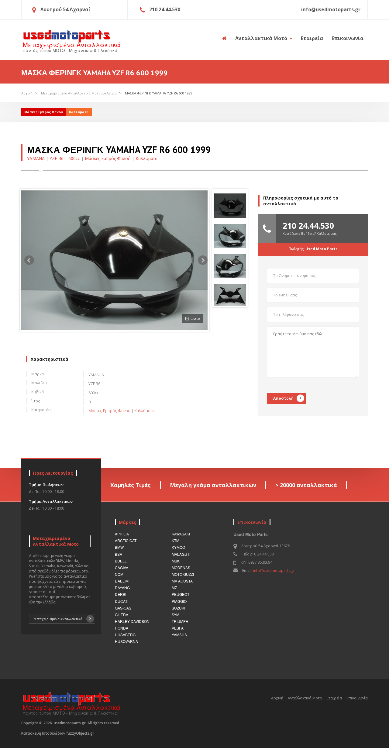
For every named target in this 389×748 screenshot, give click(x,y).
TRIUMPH (180, 621)
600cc (74, 158)
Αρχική (27, 93)
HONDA (121, 627)
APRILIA (122, 533)
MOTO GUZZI (183, 574)
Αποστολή (283, 398)
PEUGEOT (180, 594)
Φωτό (195, 318)
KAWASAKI (181, 533)
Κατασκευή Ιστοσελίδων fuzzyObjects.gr (57, 733)
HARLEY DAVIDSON (132, 621)
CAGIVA (121, 567)
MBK (176, 560)
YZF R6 (57, 158)
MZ (174, 587)
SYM (175, 614)
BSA (118, 554)
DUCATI (121, 601)
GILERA (121, 614)
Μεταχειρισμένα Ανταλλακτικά (58, 619)
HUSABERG (125, 634)
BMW (119, 547)
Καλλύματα (146, 158)
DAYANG (122, 587)
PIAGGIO (179, 601)
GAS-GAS (123, 607)
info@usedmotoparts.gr (274, 570)
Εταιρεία (312, 38)
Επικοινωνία (347, 38)
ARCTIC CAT (125, 540)
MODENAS (181, 567)
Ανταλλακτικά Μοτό (261, 38)
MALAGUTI (181, 554)
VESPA (178, 627)
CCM (119, 574)
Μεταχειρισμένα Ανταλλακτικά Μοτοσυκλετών (78, 93)
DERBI (120, 594)
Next (203, 260)
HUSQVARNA (126, 641)
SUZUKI (178, 607)
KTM (175, 540)
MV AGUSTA (182, 580)
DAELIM (122, 580)
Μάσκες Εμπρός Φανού (108, 158)
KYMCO (178, 547)
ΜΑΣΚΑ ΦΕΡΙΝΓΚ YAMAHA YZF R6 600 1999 (158, 93)
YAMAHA (36, 158)
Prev (29, 260)
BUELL (121, 560)
